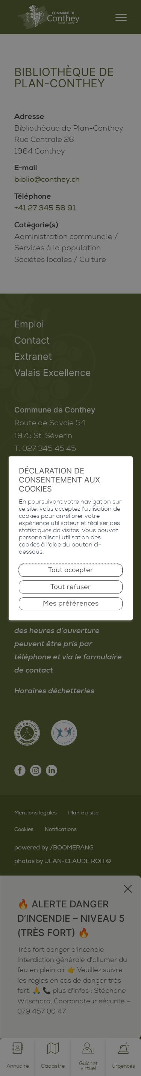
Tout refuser (70, 587)
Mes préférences (71, 603)
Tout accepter (70, 570)
